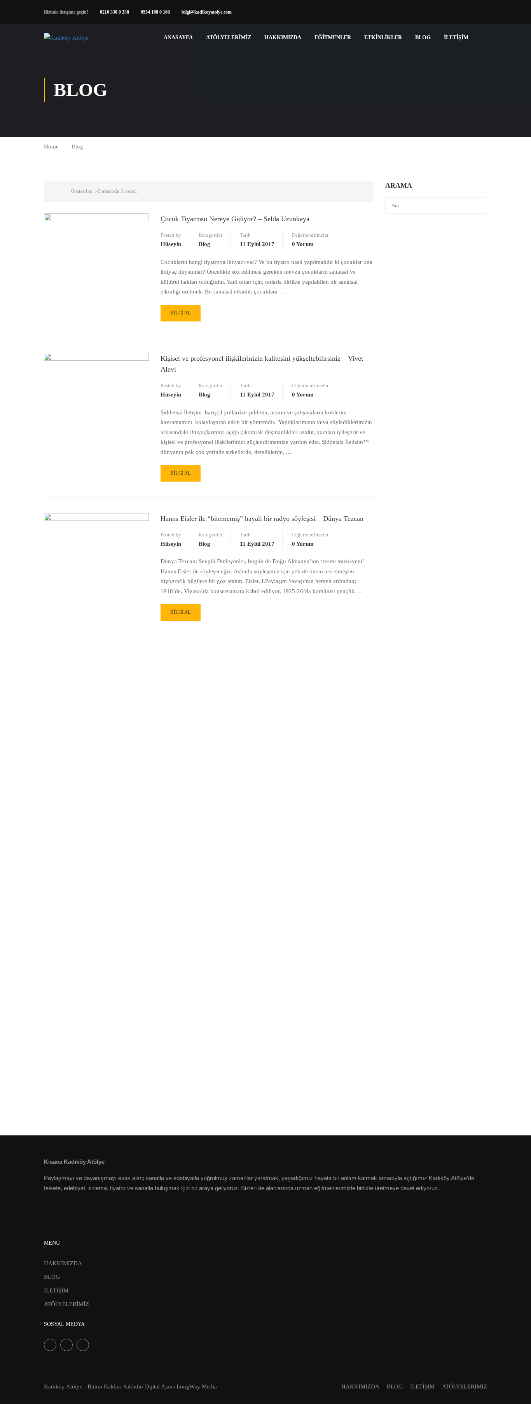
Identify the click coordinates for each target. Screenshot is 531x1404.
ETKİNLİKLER (383, 37)
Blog (204, 244)
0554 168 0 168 (155, 12)
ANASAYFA (178, 37)
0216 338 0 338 (114, 12)
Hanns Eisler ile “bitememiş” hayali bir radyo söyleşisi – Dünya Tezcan (262, 518)
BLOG (423, 37)
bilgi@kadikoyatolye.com (207, 12)
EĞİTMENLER (332, 37)
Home (51, 146)
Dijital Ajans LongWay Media (181, 1386)
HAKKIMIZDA (63, 1263)
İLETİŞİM (456, 37)
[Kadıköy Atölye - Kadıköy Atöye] (73, 38)
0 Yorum (303, 244)
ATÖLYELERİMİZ (228, 37)
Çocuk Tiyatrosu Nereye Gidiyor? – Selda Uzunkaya (235, 219)
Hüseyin (171, 244)
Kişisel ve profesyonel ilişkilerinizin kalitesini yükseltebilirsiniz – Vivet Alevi (262, 364)
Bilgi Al (180, 313)
